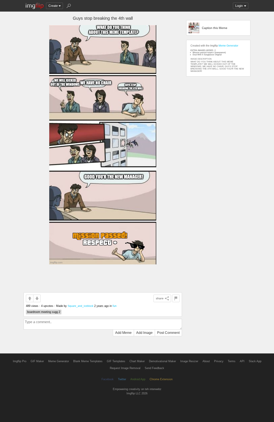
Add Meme (123, 333)
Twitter (122, 379)
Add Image (144, 333)
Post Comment (168, 333)
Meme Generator (228, 45)
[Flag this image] (176, 298)
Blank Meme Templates (88, 361)
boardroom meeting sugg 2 (43, 311)
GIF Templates (116, 361)
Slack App (255, 361)
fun (114, 305)
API (242, 361)
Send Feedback (154, 368)
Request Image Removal (125, 368)
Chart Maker (137, 361)
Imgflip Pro (19, 361)
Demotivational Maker (162, 361)
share (160, 298)
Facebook (107, 379)
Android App (137, 379)
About (206, 361)
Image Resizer (189, 361)
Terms (231, 361)
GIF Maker (37, 361)
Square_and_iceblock (80, 305)
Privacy (218, 361)
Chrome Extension (161, 379)
